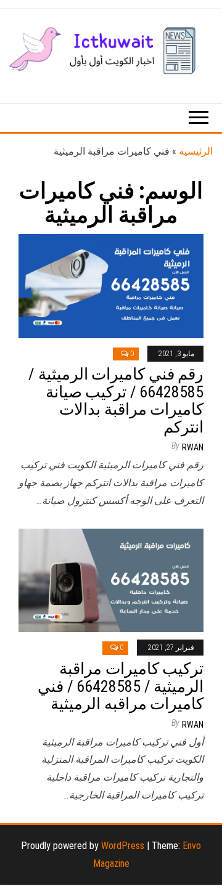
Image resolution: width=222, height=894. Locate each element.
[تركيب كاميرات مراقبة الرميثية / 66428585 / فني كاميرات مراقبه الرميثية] (111, 579)
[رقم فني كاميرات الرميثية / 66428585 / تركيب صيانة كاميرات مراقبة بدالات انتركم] (111, 285)
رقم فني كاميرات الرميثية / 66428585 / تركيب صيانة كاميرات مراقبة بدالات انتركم (116, 400)
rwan (193, 447)
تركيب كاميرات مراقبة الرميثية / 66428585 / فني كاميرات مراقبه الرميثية (121, 686)
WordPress (122, 845)
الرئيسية (196, 151)
